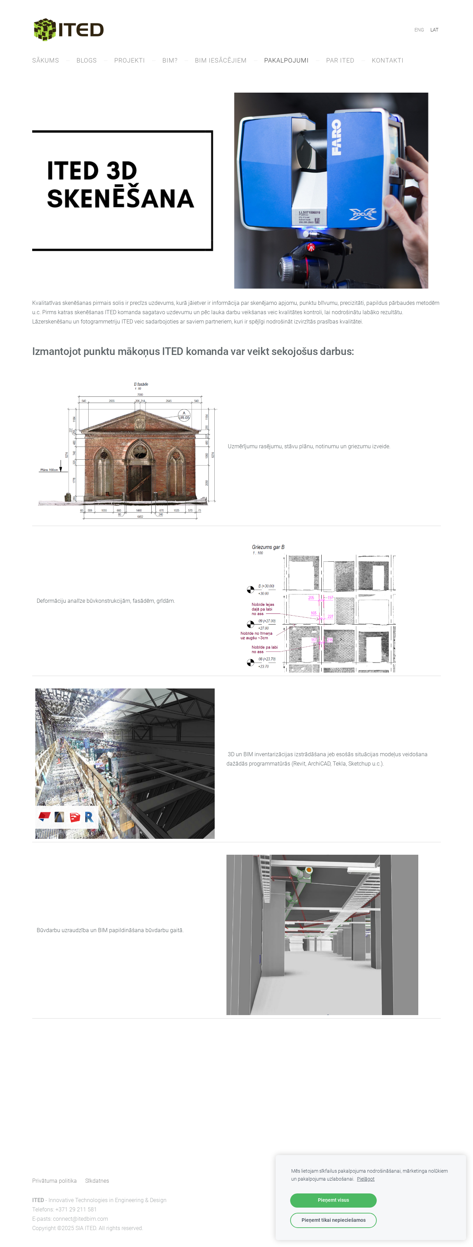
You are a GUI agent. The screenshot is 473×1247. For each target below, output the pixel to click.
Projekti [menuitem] (129, 60)
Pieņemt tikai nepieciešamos (334, 1220)
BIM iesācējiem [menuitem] (221, 60)
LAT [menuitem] (434, 29)
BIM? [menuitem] (170, 60)
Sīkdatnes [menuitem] (97, 1181)
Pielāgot (366, 1179)
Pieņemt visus (333, 1200)
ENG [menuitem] (419, 29)
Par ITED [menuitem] (340, 60)
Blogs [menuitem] (87, 60)
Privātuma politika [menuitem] (54, 1181)
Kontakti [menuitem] (388, 60)
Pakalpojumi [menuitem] (286, 60)
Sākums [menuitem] (45, 60)
